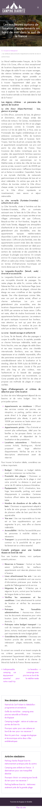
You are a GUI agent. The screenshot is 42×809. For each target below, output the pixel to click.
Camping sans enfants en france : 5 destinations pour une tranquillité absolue (19, 770)
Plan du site (21, 807)
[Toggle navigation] (38, 7)
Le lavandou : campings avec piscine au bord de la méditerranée (31, 674)
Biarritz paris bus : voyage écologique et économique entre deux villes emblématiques (20, 738)
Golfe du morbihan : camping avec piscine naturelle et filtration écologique (19, 714)
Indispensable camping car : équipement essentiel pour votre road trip (11, 675)
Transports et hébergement (11, 51)
